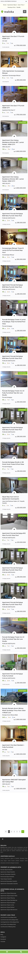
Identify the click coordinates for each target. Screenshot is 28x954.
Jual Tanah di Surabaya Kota (8, 924)
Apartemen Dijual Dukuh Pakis (9, 895)
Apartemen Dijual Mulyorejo (8, 893)
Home (4, 4)
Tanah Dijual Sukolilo (6, 879)
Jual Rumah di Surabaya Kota (8, 917)
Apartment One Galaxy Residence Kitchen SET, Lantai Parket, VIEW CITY (13, 142)
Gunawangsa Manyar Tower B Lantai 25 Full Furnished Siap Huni (12, 250)
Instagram (3, 937)
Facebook (3, 939)
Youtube (3, 941)
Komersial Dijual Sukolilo (7, 876)
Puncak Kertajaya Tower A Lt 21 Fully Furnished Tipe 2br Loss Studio (13, 393)
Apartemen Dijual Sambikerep (9, 900)
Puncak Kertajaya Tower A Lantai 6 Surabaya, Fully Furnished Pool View (14, 322)
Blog (2, 934)
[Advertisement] (14, 811)
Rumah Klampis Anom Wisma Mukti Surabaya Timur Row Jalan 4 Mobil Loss (14, 710)
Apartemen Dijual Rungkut (8, 902)
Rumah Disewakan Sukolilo (8, 874)
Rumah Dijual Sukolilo (7, 869)
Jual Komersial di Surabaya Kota (9, 919)
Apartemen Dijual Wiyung (8, 898)
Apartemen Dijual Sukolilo (8, 872)
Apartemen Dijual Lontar (7, 905)
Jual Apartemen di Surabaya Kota (10, 922)
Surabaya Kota (11, 7)
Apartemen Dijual (12, 4)
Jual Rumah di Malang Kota (8, 926)
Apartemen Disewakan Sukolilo (9, 883)
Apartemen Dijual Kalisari (7, 907)
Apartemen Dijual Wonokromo (9, 909)
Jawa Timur (21, 4)
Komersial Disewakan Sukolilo (9, 881)
